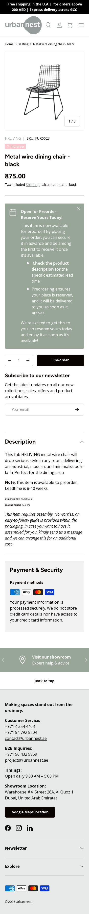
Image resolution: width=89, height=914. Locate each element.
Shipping (33, 184)
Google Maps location (30, 812)
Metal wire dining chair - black (53, 44)
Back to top (44, 680)
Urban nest (23, 902)
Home (9, 44)
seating (23, 44)
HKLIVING (13, 138)
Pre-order (60, 360)
